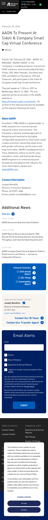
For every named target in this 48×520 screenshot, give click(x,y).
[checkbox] (24, 360)
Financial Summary (22, 267)
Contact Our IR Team (27, 318)
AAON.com (11, 11)
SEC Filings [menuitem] (30, 437)
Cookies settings (24, 497)
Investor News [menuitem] (8, 430)
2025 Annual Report (25, 272)
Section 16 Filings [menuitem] (32, 441)
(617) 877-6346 (9, 310)
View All (6, 214)
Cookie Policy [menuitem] (24, 516)
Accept (24, 503)
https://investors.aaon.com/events (19, 101)
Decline (24, 510)
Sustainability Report (24, 282)
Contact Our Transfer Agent (23, 322)
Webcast (8, 50)
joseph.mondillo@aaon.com (14, 313)
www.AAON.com (10, 169)
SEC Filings (25, 277)
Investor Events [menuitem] (8, 434)
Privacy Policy (29, 386)
